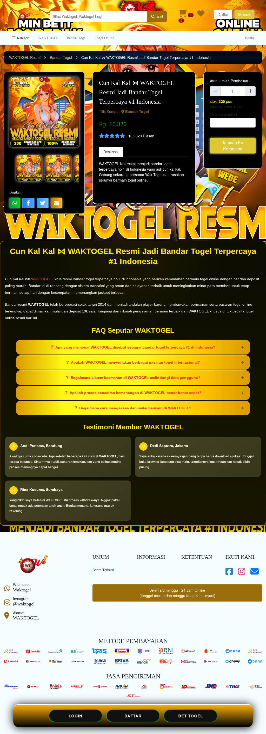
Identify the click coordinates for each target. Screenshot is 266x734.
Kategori (23, 38)
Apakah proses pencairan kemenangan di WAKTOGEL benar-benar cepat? (135, 393)
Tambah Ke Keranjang (232, 145)
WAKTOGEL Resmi (25, 57)
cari (159, 16)
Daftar (223, 14)
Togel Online (104, 38)
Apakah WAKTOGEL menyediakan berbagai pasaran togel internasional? (135, 362)
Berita (249, 38)
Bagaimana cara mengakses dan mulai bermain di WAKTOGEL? (135, 408)
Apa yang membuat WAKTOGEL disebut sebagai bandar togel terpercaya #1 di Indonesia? (135, 347)
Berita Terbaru (103, 570)
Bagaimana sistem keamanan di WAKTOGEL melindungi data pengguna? (135, 378)
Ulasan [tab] (133, 151)
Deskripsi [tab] (110, 151)
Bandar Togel (77, 38)
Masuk (244, 14)
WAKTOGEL (48, 38)
